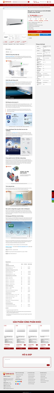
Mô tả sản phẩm (5, 44)
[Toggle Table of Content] (10, 52)
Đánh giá (17, 44)
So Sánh (9, 348)
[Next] (25, 21)
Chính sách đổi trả (31, 377)
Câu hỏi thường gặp (31, 383)
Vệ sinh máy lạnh (43, 382)
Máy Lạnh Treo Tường (13, 7)
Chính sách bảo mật (31, 374)
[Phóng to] (4, 33)
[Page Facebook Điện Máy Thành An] (16, 383)
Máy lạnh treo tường (44, 377)
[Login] (50, 2)
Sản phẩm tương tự (22, 44)
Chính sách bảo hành (31, 376)
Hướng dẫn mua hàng (31, 382)
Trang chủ (4, 7)
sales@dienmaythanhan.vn (10, 388)
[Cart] (48, 2)
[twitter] (20, 383)
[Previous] (4, 21)
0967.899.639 (36, 2)
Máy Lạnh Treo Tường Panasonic (22, 7)
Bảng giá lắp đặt (10, 44)
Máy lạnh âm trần (43, 374)
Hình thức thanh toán (31, 380)
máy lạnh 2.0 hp (14, 132)
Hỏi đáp (14, 44)
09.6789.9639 (8, 385)
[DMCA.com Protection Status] (16, 381)
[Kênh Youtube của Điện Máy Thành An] (18, 383)
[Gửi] (28, 2)
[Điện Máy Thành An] (7, 2)
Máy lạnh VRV (43, 379)
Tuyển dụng (17, 377)
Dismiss (30, 392)
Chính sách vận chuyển (31, 379)
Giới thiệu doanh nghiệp (19, 374)
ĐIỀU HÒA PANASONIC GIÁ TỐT (23, 246)
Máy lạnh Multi (43, 376)
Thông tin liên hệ (18, 376)
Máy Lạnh (8, 7)
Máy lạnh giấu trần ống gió (45, 380)
